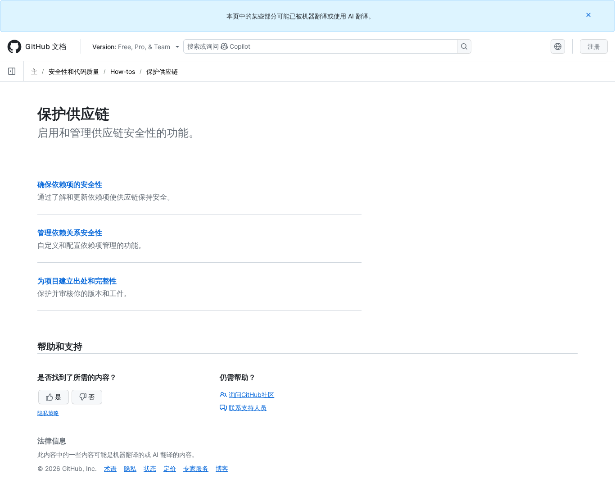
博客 (222, 468)
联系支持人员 (248, 407)
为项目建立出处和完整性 (77, 280)
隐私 (130, 468)
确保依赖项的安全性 (69, 184)
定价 (169, 468)
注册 (594, 46)
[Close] (589, 14)
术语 (110, 468)
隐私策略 (48, 413)
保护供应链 (162, 71)
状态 (150, 468)
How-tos (122, 71)
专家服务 (195, 468)
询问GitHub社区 (251, 394)
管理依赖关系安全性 (69, 232)
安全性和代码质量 (74, 71)
